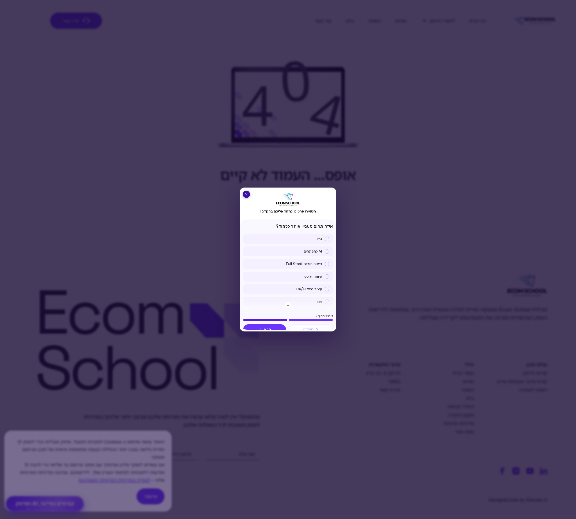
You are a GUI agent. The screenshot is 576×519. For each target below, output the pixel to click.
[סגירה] (246, 194)
